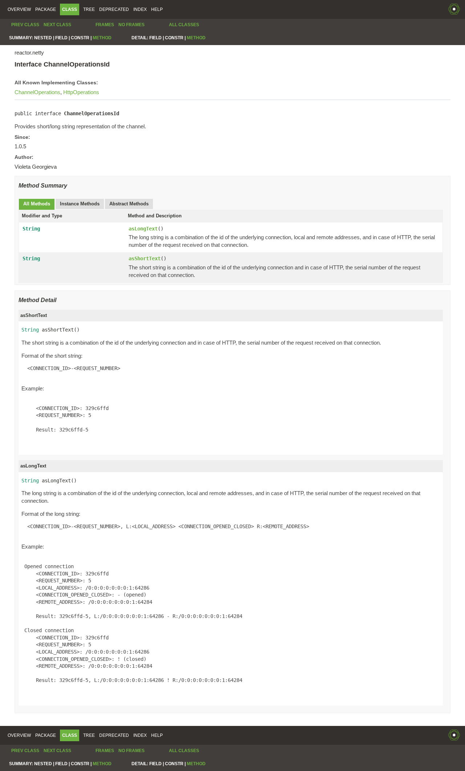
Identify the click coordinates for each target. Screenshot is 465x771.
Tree (89, 9)
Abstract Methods (129, 203)
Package (45, 9)
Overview (19, 9)
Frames (105, 24)
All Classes (184, 24)
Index (140, 9)
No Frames (131, 24)
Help (157, 9)
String (31, 229)
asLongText (143, 229)
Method (102, 37)
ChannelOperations (37, 92)
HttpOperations (81, 92)
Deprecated (114, 9)
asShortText (145, 258)
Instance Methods (80, 203)
